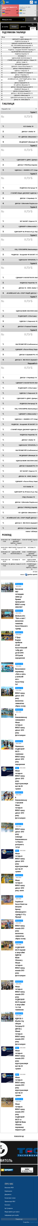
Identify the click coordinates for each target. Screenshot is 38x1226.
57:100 (24, 547)
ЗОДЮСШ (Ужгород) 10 (22, 41)
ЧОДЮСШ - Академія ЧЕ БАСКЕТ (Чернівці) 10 (21, 50)
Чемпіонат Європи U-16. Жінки (9, 7)
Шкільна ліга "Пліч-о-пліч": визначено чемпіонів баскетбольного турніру (21, 622)
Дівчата (23, 27)
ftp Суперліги (9, 1208)
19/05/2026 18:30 (4, 560)
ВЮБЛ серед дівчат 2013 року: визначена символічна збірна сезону (20, 699)
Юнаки (14, 27)
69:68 (23, 552)
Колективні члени (10, 1198)
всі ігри (35, 572)
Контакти (7, 1205)
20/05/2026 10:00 (4, 552)
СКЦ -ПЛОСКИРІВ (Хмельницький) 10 (22, 45)
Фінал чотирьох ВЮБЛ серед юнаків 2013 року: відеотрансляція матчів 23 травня (21, 1086)
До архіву (5, 27)
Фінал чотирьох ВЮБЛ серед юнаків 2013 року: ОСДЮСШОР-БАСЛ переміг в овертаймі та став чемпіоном (20, 998)
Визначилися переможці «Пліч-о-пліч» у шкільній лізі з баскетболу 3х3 (20, 676)
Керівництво (8, 1191)
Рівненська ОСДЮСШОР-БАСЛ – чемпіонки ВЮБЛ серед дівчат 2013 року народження (20, 755)
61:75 (23, 564)
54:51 (23, 560)
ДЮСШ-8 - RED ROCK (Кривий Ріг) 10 (22, 93)
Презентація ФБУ (10, 1201)
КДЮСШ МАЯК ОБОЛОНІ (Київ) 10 (22, 58)
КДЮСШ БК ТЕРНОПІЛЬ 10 (21, 77)
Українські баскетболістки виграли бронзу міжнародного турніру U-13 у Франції (21, 909)
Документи (8, 1194)
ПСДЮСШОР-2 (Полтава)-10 (21, 47)
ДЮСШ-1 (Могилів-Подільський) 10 (22, 87)
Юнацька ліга (19, 583)
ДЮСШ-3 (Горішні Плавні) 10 (21, 91)
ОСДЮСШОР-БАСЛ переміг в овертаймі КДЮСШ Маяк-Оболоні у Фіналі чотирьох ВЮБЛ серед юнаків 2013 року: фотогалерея (20, 961)
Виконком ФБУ (9, 1187)
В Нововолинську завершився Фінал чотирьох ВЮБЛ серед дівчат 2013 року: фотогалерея (21, 724)
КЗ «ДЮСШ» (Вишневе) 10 (22, 85)
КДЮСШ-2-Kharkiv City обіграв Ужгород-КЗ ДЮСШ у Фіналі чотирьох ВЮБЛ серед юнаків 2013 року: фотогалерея (20, 1031)
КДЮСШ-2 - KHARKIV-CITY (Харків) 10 (22, 73)
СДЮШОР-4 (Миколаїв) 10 (22, 95)
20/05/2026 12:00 (4, 548)
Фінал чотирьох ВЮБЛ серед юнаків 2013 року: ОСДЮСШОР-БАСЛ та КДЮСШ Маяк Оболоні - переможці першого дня (20, 1117)
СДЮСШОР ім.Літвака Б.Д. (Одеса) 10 (21, 97)
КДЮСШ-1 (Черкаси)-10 (22, 70)
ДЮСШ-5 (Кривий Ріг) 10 (21, 83)
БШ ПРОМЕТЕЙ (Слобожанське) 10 (22, 52)
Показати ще (19, 1219)
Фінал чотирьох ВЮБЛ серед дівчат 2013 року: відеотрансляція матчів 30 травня (21, 780)
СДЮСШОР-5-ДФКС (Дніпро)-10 (21, 39)
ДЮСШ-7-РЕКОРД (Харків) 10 (22, 68)
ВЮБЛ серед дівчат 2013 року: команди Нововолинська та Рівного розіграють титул (21, 838)
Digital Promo (34, 1222)
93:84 (23, 540)
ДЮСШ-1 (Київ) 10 (21, 62)
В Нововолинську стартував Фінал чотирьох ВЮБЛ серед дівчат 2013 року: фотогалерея (21, 807)
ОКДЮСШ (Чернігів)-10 (22, 54)
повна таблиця (31, 531)
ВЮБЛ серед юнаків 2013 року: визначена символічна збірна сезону (20, 932)
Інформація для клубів (12, 1215)
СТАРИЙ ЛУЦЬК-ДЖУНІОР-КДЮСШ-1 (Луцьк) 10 (21, 60)
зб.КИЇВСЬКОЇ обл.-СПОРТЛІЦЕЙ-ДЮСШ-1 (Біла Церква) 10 (22, 80)
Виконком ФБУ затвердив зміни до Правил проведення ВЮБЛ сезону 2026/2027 (20, 598)
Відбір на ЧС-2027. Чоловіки (25, 7)
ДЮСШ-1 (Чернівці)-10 (22, 75)
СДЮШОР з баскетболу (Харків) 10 (21, 66)
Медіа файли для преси (12, 1212)
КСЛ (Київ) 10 (22, 56)
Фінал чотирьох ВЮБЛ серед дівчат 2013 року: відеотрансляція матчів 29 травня (21, 862)
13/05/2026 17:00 (4, 565)
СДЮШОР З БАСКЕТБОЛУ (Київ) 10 (22, 43)
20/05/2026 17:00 (4, 540)
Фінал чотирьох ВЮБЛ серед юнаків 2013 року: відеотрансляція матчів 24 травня (21, 1059)
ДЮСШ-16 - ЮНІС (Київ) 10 (22, 99)
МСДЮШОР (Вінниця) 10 (21, 89)
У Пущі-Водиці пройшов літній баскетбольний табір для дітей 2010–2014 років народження (21, 647)
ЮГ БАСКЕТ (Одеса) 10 (21, 64)
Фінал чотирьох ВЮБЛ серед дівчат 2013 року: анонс (20, 885)
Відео (17, 768)
